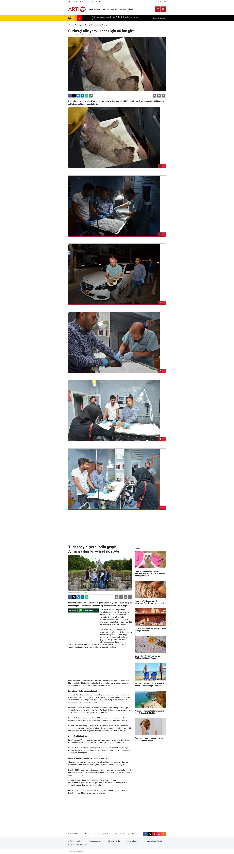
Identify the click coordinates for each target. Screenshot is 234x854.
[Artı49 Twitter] (160, 2)
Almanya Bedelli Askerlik (154, 841)
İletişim (100, 834)
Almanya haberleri (75, 841)
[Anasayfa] (69, 2)
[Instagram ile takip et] (159, 834)
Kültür (131, 9)
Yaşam (81, 25)
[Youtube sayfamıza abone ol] (154, 834)
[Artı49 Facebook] (156, 2)
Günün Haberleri (84, 2)
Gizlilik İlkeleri (109, 834)
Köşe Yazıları (94, 9)
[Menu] (157, 9)
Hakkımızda (86, 834)
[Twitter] (74, 95)
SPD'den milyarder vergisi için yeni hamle (104, 18)
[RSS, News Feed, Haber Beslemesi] (163, 834)
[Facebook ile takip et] (145, 834)
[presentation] (74, 18)
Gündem (123, 9)
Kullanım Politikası (120, 834)
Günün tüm (159, 18)
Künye (94, 834)
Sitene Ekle (98, 2)
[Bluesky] (78, 95)
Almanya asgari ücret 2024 (78, 844)
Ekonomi (114, 9)
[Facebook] (70, 95)
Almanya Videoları (95, 841)
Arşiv (92, 2)
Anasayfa (73, 25)
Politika (105, 9)
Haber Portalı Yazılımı (77, 851)
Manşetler (75, 2)
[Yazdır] (91, 95)
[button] (154, 95)
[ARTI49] (77, 9)
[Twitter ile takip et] (150, 834)
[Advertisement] (117, 529)
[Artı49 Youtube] (165, 2)
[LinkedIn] (82, 95)
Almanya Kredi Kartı (114, 841)
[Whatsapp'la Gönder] (86, 95)
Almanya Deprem (133, 841)
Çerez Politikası (132, 834)
